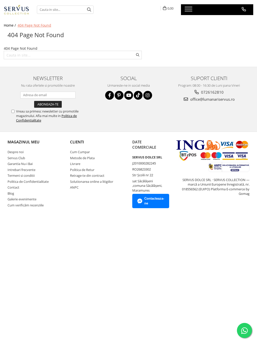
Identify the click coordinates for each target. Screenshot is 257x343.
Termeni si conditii (21, 175)
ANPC (74, 187)
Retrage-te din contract (87, 175)
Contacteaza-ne (154, 201)
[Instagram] (147, 95)
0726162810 (212, 92)
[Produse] (189, 10)
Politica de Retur (82, 169)
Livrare (75, 163)
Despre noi (16, 152)
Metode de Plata (82, 158)
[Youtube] (128, 95)
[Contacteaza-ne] (243, 9)
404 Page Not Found (34, 25)
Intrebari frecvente (21, 169)
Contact (13, 187)
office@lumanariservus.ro (212, 99)
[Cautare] (89, 10)
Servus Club (16, 158)
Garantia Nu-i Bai (20, 163)
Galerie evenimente (22, 199)
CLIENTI (77, 141)
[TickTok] (138, 95)
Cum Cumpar (80, 152)
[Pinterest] (119, 95)
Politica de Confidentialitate (28, 181)
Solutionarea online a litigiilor (91, 181)
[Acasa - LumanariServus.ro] (16, 9)
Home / (10, 25)
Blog (11, 193)
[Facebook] (109, 95)
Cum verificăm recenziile (26, 205)
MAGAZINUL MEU (23, 141)
